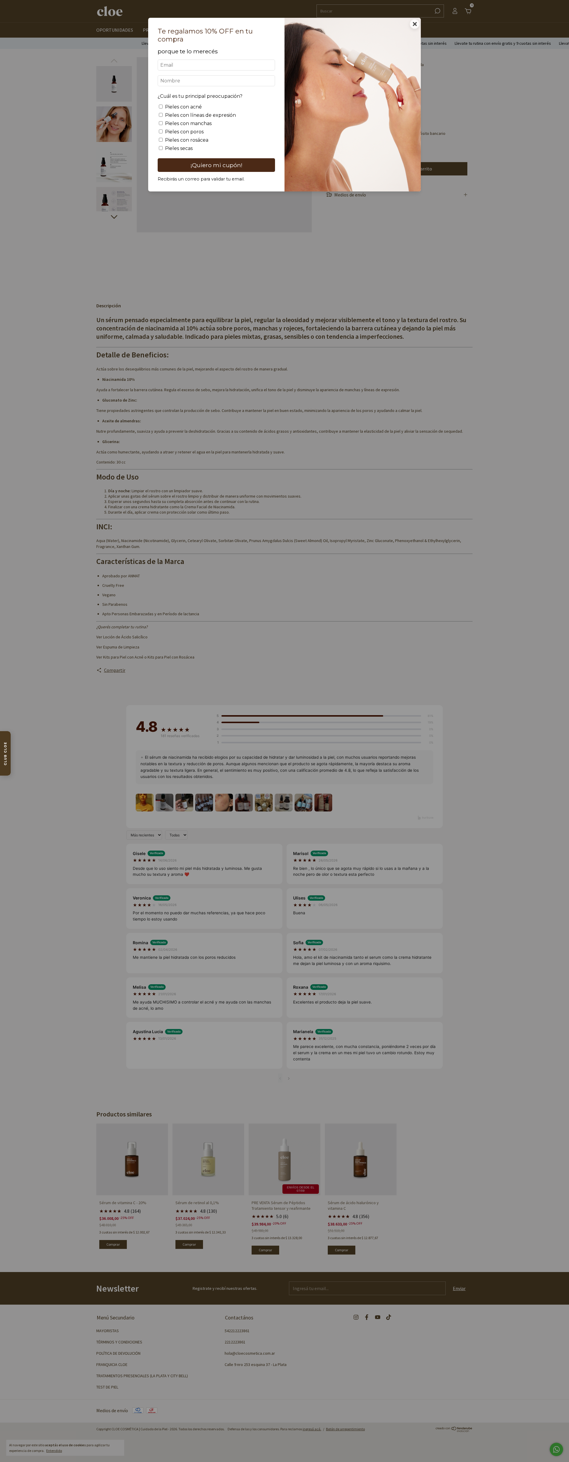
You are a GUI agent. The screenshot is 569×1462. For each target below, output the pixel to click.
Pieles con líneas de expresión (200, 115)
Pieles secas (179, 148)
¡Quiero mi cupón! (216, 165)
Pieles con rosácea (186, 140)
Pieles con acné (183, 107)
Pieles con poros (184, 132)
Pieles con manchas (188, 123)
